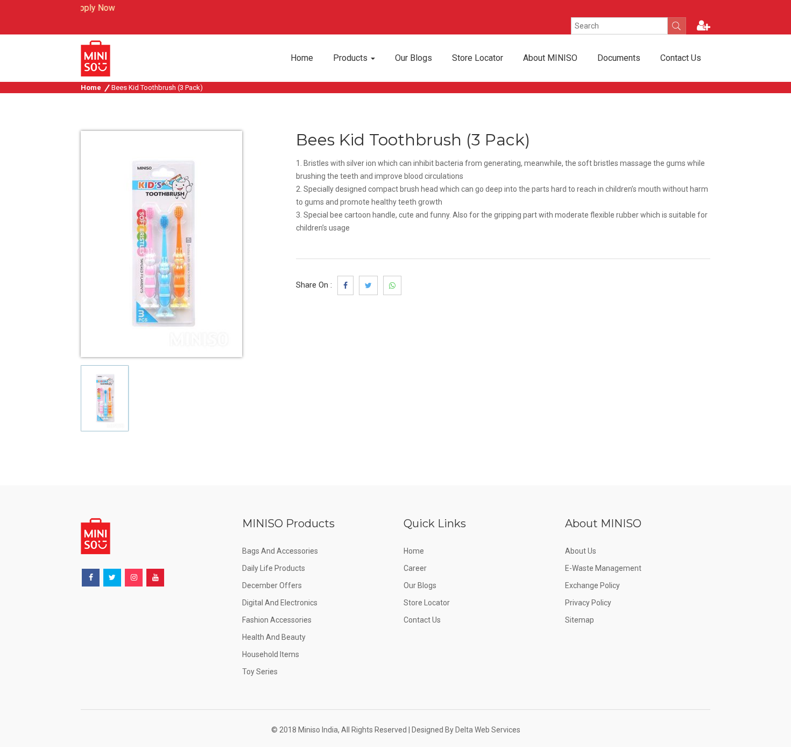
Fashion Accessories (277, 620)
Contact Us (680, 58)
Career (415, 568)
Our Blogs (413, 58)
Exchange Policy (592, 585)
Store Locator (477, 58)
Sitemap (579, 620)
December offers (272, 585)
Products (351, 58)
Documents (618, 58)
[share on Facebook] (345, 285)
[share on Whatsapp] (392, 285)
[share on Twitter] (368, 285)
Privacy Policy (588, 602)
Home (302, 58)
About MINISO (550, 58)
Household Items (270, 654)
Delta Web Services (487, 729)
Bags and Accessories (280, 551)
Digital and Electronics (279, 602)
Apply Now (84, 8)
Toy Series (260, 671)
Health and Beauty (274, 637)
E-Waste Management (603, 568)
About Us (580, 551)
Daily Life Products (273, 568)
